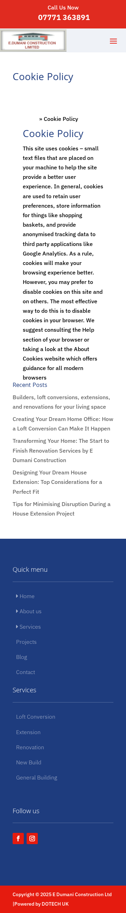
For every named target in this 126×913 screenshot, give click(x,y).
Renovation (30, 747)
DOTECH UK (55, 904)
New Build (28, 762)
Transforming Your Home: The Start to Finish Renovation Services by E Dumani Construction (61, 450)
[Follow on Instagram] (32, 838)
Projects (26, 641)
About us (30, 611)
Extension (28, 732)
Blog (21, 656)
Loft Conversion (35, 716)
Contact (25, 671)
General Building (36, 777)
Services (29, 626)
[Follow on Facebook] (18, 838)
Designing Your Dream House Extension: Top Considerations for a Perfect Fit (57, 482)
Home (30, 118)
